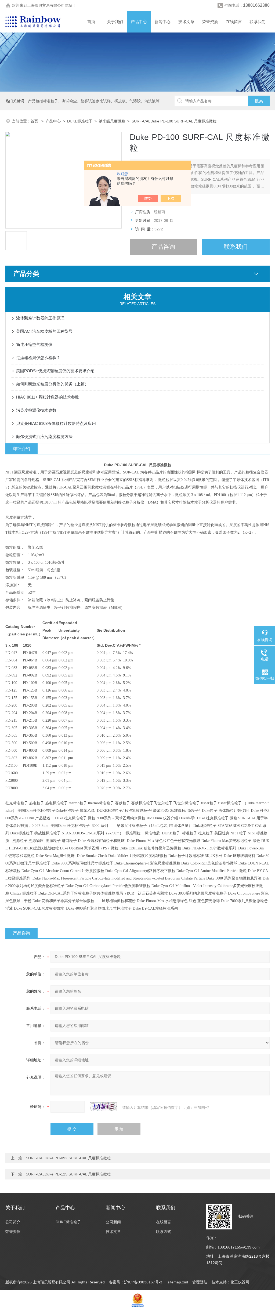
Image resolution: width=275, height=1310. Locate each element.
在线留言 (234, 21)
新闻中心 (162, 21)
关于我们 (115, 21)
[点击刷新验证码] (103, 1106)
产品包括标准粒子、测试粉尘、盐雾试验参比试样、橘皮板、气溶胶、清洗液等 (94, 101)
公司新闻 (113, 1222)
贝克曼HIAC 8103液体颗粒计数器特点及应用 (56, 423)
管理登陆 (199, 1282)
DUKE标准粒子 (79, 121)
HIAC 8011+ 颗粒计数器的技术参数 (47, 397)
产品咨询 (163, 246)
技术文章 (186, 21)
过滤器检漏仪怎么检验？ (38, 357)
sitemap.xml (178, 1282)
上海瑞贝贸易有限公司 (46, 5)
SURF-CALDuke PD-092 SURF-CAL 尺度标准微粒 (68, 1158)
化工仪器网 (239, 1282)
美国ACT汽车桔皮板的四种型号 (44, 331)
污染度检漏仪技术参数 (36, 410)
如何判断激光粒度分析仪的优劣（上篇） (52, 384)
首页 (91, 21)
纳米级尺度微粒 (112, 121)
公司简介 (12, 1222)
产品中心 (139, 21)
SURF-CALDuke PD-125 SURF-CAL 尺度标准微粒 (68, 1174)
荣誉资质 (210, 21)
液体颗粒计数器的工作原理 (40, 318)
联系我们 (257, 21)
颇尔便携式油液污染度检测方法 (44, 436)
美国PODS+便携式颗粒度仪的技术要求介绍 (55, 370)
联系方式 (163, 1231)
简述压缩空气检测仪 (34, 344)
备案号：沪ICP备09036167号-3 (136, 1282)
